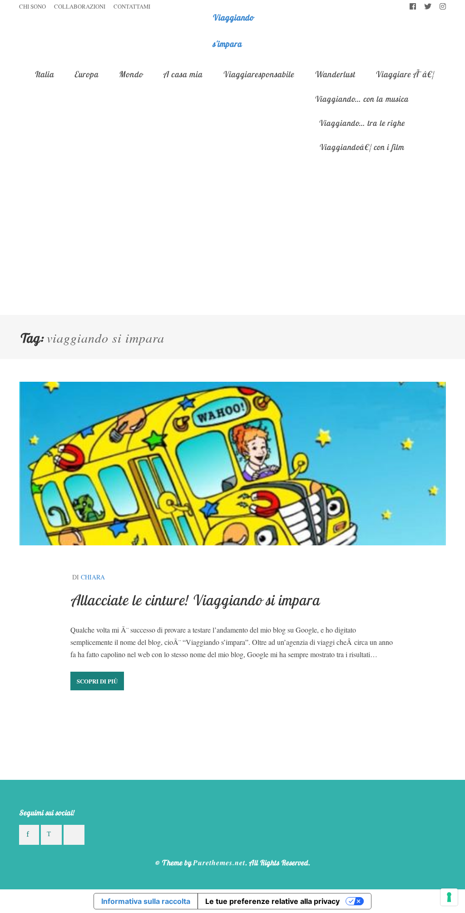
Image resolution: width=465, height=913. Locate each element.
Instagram (443, 6)
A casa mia (182, 74)
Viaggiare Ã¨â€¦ (404, 74)
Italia (44, 74)
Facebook (413, 6)
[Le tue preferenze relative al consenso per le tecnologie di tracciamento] (449, 897)
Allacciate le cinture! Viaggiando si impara (194, 600)
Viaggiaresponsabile (258, 74)
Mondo (131, 74)
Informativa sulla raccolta (145, 901)
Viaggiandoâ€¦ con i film (361, 147)
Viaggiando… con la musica (361, 99)
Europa (86, 74)
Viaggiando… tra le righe (361, 123)
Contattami (132, 6)
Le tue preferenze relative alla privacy (272, 901)
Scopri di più (97, 681)
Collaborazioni (79, 6)
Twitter (427, 6)
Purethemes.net (219, 863)
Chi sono (32, 6)
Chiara (93, 577)
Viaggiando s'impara (232, 30)
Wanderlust (334, 74)
